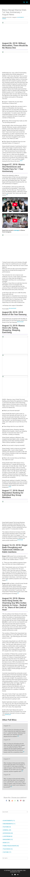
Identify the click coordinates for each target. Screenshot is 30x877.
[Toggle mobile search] (24, 2)
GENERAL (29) (7, 830)
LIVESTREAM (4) (7, 836)
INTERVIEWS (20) (8, 833)
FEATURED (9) (7, 827)
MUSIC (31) (6, 842)
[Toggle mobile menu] (27, 2)
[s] (17, 321)
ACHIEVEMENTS (20, 17)
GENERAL (4, 18)
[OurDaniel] (20, 321)
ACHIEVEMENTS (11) (9, 820)
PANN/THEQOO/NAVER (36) (11, 845)
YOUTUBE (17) (7, 852)
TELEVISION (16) (8, 849)
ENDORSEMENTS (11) (9, 823)
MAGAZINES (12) (8, 839)
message (16, 230)
